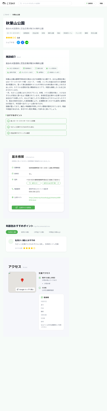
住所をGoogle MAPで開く (50, 183)
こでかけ (6, 15)
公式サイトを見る (25, 207)
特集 (101, 3)
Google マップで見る (26, 289)
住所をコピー (35, 183)
